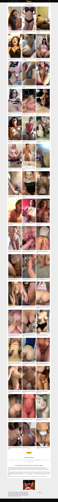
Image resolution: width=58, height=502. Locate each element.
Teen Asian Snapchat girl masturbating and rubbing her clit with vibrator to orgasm (14, 86)
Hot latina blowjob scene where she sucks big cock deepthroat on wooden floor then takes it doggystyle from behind (42, 307)
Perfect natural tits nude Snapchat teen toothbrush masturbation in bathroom (14, 196)
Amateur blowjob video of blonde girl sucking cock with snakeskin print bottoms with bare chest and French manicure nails (42, 476)
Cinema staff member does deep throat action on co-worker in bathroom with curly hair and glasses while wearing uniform (28, 363)
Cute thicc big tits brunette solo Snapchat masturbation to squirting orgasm (13, 31)
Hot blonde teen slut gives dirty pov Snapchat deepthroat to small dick (28, 114)
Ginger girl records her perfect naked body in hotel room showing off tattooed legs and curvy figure (14, 251)
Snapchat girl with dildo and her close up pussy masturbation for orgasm (42, 169)
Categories (12, 1)
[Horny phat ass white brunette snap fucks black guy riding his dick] (43, 18)
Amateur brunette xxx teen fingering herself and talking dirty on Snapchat (28, 141)
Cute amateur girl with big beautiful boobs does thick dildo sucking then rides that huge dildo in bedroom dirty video (15, 448)
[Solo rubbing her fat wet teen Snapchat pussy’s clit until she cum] (29, 73)
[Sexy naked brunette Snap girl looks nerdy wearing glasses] (15, 100)
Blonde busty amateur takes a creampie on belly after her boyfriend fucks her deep (14, 279)
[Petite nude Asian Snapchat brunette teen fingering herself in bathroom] (15, 210)
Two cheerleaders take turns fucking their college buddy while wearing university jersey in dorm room (28, 306)
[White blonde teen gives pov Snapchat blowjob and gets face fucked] (43, 128)
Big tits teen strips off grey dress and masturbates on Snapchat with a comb (28, 31)
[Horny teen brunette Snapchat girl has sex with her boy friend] (43, 100)
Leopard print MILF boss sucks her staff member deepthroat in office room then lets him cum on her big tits (28, 335)
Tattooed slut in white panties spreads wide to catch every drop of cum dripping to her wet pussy (28, 251)
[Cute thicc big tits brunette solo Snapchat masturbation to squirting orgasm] (15, 18)
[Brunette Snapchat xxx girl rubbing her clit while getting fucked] (15, 128)
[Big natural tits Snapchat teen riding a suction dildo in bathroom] (29, 155)
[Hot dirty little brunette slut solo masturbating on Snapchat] (29, 210)
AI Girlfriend (16, 1)
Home (9, 1)
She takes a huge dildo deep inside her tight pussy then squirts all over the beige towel (42, 279)
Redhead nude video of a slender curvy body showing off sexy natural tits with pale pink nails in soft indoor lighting (42, 420)
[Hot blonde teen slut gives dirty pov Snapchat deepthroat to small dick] (29, 100)
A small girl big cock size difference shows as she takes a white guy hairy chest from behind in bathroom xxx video (42, 391)
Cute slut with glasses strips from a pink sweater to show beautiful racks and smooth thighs (28, 419)
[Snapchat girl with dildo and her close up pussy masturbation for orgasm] (43, 155)
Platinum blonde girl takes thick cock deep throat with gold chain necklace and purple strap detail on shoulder (14, 363)
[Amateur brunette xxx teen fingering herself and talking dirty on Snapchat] (29, 128)
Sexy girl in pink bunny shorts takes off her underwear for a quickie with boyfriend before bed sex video (42, 252)
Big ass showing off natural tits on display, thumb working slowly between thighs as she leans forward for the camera (29, 391)
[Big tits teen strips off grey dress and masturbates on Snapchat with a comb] (29, 18)
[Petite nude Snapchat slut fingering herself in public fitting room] (15, 155)
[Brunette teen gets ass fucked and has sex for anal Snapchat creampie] (43, 73)
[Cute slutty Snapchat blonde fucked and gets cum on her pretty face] (43, 210)
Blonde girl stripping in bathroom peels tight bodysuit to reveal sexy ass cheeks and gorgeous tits (43, 335)
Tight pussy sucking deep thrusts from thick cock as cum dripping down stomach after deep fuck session (43, 447)
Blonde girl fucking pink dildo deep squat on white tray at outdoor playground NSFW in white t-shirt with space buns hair (29, 476)
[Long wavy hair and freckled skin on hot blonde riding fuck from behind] (15, 293)
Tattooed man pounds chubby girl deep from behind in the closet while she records (28, 279)
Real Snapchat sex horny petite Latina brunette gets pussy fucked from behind (15, 59)
